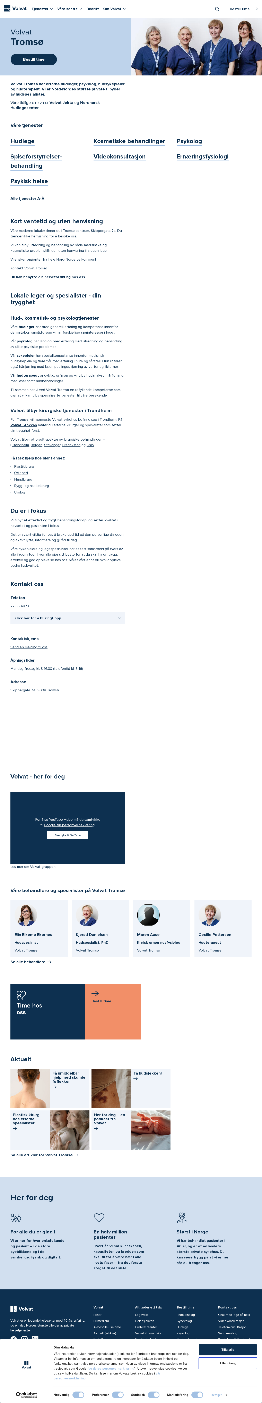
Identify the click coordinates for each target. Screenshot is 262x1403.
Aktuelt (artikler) (105, 1333)
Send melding (227, 1333)
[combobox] (217, 9)
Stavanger (52, 445)
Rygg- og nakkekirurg (31, 485)
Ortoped (21, 473)
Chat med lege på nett (234, 1315)
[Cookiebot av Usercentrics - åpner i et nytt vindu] (26, 1395)
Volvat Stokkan (23, 425)
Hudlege (22, 141)
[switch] (118, 1395)
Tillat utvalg (228, 1363)
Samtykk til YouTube (68, 835)
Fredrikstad (71, 445)
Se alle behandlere (27, 962)
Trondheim (20, 445)
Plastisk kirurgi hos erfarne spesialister (27, 1119)
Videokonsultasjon (120, 156)
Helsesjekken (144, 1321)
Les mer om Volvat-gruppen (32, 866)
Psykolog (189, 141)
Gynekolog (184, 1321)
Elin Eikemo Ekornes (33, 934)
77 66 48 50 (20, 606)
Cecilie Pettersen (215, 934)
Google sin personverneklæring (69, 825)
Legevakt (141, 1315)
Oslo (90, 445)
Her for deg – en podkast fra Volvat (109, 1119)
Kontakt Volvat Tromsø (28, 268)
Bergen (36, 445)
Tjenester (43, 8)
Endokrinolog (186, 1315)
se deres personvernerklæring (111, 1368)
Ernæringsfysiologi (203, 156)
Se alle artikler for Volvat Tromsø (41, 1155)
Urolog (19, 492)
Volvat (98, 1307)
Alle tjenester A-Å (27, 198)
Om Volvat (115, 8)
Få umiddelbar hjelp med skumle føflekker (68, 1077)
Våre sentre (70, 8)
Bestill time (185, 1307)
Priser (98, 1315)
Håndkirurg (23, 479)
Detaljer (216, 1395)
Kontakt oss (227, 1307)
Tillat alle (227, 1349)
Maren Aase (148, 934)
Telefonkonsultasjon (232, 1327)
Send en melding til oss (28, 647)
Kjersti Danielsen (92, 934)
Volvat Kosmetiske (148, 1333)
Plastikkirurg (24, 466)
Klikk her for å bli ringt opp (38, 618)
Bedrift (93, 9)
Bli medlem (101, 1321)
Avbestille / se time (107, 1327)
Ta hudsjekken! (147, 1073)
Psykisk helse (29, 181)
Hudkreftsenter (146, 1327)
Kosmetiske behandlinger (129, 141)
